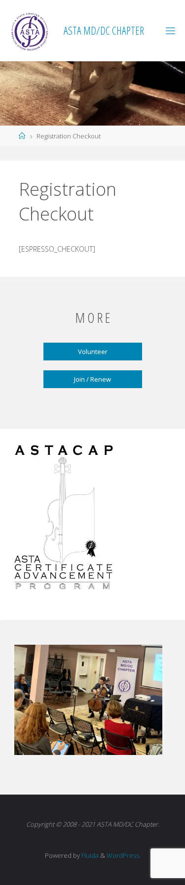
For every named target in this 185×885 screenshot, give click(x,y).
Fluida (89, 855)
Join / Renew (92, 379)
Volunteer (93, 351)
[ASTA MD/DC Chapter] (30, 30)
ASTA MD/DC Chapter (104, 30)
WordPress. (124, 855)
